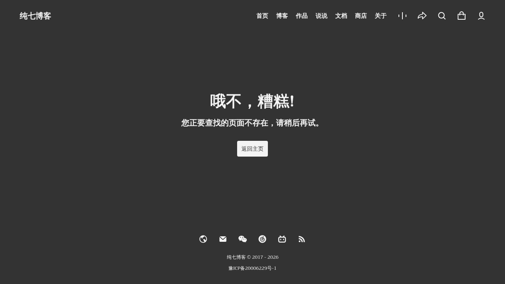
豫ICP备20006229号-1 (252, 268)
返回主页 (252, 148)
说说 (321, 16)
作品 (302, 16)
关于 (381, 16)
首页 (262, 16)
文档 (341, 16)
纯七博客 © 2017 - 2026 (253, 257)
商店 (361, 16)
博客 (282, 16)
